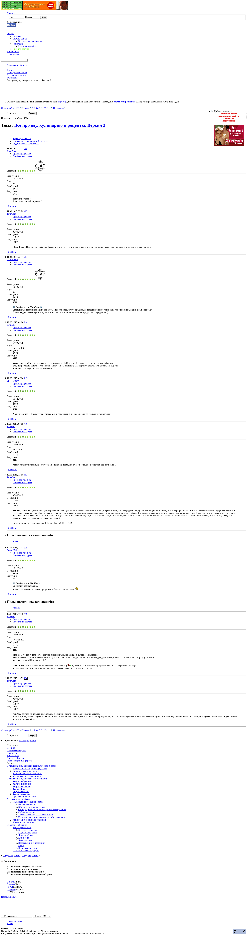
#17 (25, 474)
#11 (25, 148)
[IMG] (10, 887)
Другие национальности (24, 796)
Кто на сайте (13, 755)
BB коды (11, 881)
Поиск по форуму (15, 758)
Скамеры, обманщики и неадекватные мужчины (42, 809)
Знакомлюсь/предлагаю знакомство (35, 814)
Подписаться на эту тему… (26, 143)
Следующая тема (30, 855)
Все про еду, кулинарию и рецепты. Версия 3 (59, 125)
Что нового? (13, 51)
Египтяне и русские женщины (27, 773)
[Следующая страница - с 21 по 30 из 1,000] (51, 108)
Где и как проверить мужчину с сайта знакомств (41, 817)
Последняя (58, 108)
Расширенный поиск (17, 65)
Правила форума (9, 897)
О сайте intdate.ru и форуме (26, 850)
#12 (25, 211)
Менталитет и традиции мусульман (30, 768)
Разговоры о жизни (22, 827)
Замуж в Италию (21, 791)
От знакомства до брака (18, 799)
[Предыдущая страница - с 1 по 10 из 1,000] (30, 108)
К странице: (13, 113)
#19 (25, 614)
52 (46, 108)
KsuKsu (16, 607)
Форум (10, 33)
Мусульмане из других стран (27, 776)
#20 (25, 678)
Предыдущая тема (11, 855)
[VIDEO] (11, 889)
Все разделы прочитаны (30, 41)
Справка (17, 36)
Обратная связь (14, 921)
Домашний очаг (26, 835)
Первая (25, 108)
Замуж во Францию (22, 781)
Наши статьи (13, 54)
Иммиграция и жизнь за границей (29, 820)
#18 (25, 547)
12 (43, 108)
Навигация (18, 44)
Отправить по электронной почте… (30, 141)
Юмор (21, 845)
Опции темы (11, 133)
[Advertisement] (53, 91)
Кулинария (23, 838)
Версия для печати (22, 138)
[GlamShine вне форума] (40, 171)
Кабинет (11, 748)
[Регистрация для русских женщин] (229, 145)
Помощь (11, 13)
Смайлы (11, 884)
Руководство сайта (27, 46)
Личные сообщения (16, 750)
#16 (25, 424)
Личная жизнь (25, 840)
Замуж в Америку (21, 794)
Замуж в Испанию (21, 786)
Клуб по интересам (27, 832)
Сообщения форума (22, 156)
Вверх (12, 206)
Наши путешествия (27, 848)
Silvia (15, 541)
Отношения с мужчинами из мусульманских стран (31, 766)
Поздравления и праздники (31, 843)
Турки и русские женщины (26, 771)
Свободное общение (17, 825)
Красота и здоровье (27, 830)
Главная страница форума (19, 760)
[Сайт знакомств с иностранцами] (228, 121)
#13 (25, 257)
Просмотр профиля (22, 153)
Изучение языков (26, 804)
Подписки (12, 753)
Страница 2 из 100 (10, 108)
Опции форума (20, 38)
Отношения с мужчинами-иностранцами (27, 778)
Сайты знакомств (26, 812)
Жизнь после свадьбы (23, 822)
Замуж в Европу (20, 789)
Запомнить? (16, 22)
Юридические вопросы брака (32, 807)
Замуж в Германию (22, 784)
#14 (25, 322)
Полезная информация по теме (28, 802)
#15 (25, 378)
